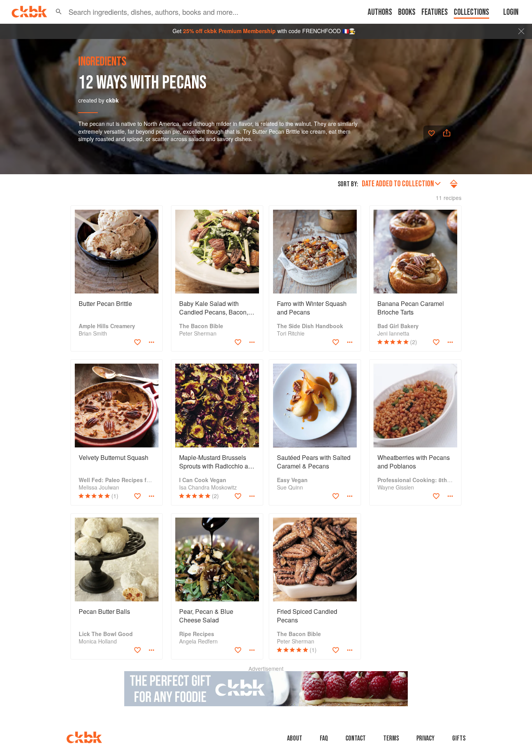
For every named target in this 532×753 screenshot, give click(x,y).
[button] (59, 12)
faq (324, 738)
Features (434, 12)
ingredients (102, 62)
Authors (380, 12)
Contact (355, 738)
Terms (391, 738)
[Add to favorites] (432, 133)
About (294, 738)
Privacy (425, 738)
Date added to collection (398, 184)
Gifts (458, 738)
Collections (471, 12)
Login (510, 12)
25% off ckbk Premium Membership (229, 31)
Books (407, 12)
